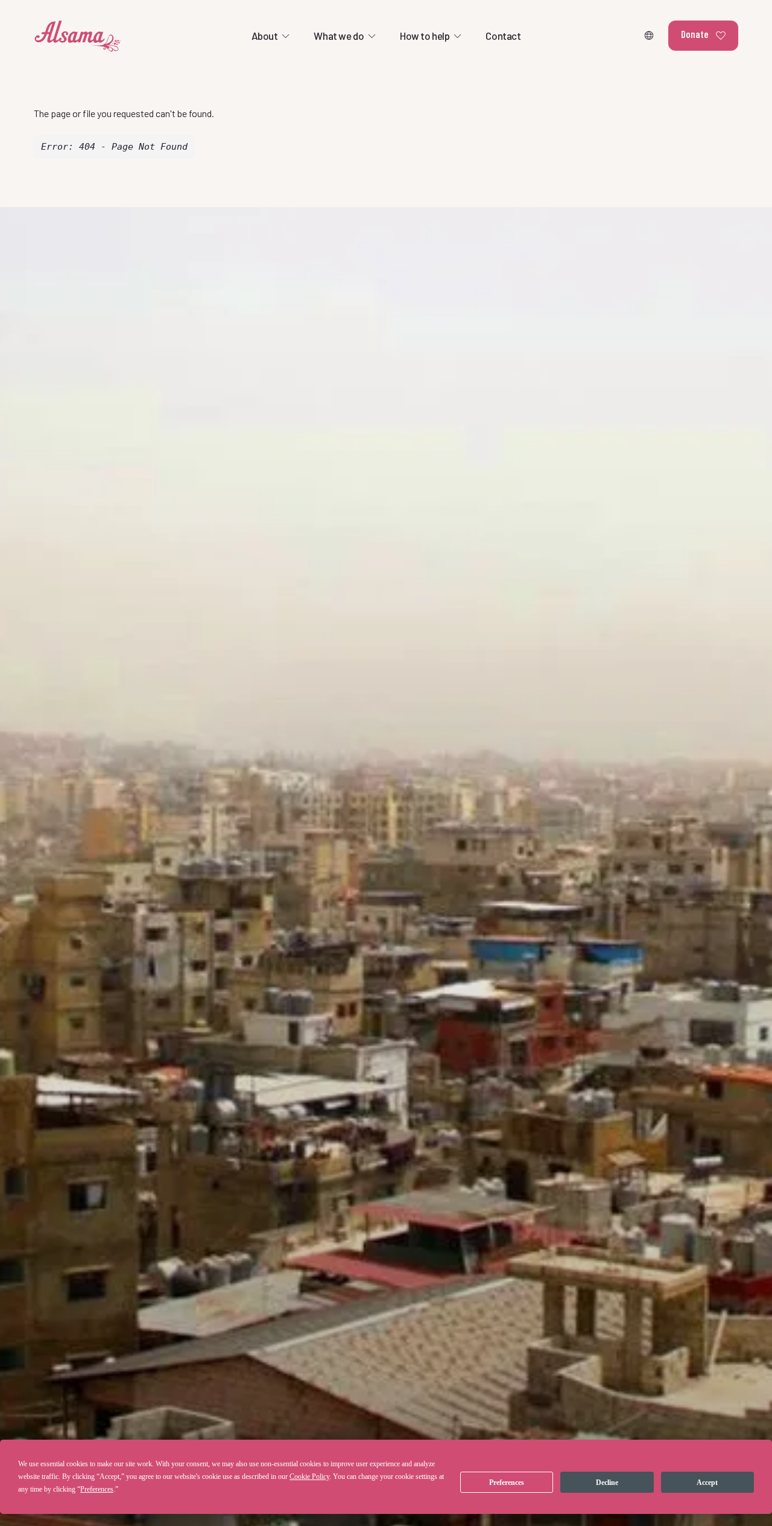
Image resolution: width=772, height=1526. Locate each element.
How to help (424, 36)
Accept (707, 1482)
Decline (607, 1482)
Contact (503, 36)
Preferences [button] (96, 1489)
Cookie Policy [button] (309, 1476)
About (265, 36)
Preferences (506, 1482)
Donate (695, 34)
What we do (339, 36)
